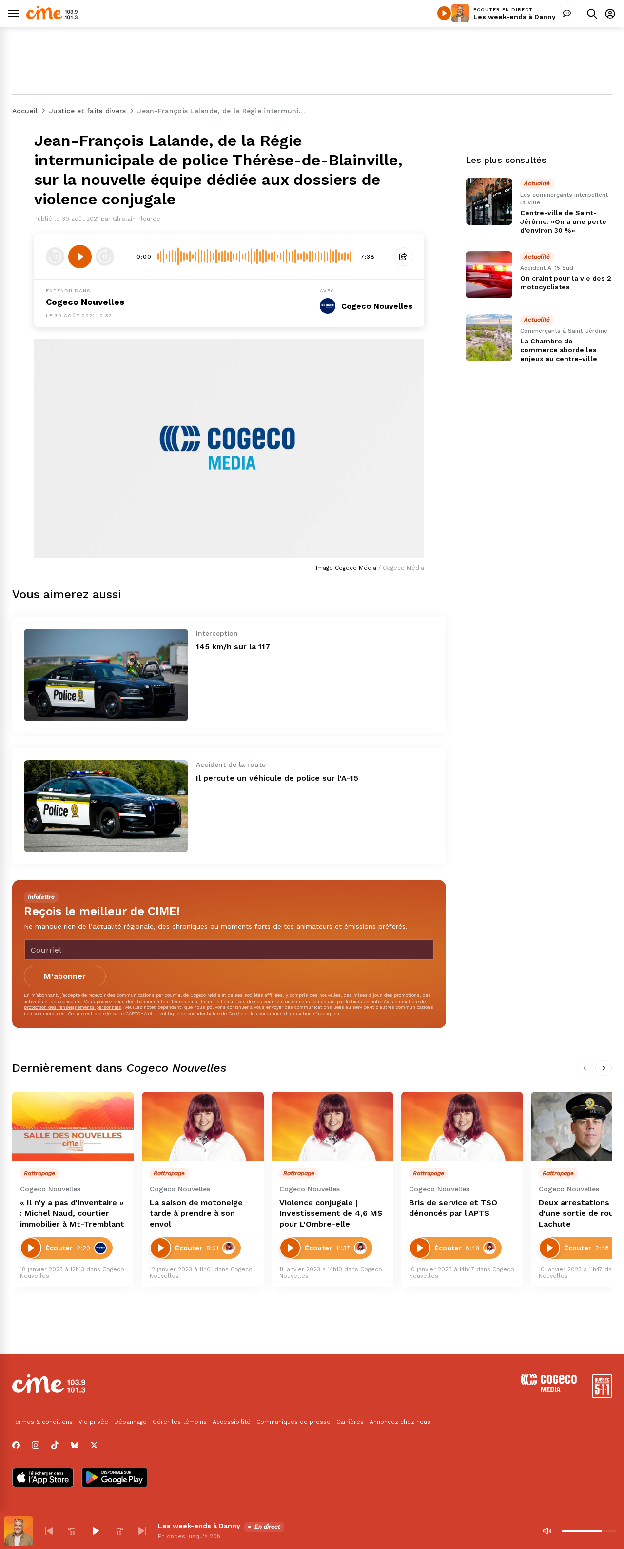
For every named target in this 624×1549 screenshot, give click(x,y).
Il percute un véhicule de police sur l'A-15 (277, 778)
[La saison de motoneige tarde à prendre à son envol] (203, 1126)
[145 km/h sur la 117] (106, 675)
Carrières (350, 1421)
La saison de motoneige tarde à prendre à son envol (196, 1213)
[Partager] (403, 256)
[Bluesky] (74, 1445)
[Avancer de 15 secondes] (105, 256)
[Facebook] (16, 1445)
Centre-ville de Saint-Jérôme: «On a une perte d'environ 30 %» (563, 221)
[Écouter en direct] (444, 13)
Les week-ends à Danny (514, 16)
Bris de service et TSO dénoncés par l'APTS (453, 1208)
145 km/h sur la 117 (233, 646)
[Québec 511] (602, 1395)
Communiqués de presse (293, 1421)
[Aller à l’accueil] (52, 16)
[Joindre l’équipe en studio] (567, 13)
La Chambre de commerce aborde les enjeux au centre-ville (558, 349)
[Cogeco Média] (549, 1389)
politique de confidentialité (189, 1013)
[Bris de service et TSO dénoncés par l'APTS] (462, 1126)
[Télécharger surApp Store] (43, 1478)
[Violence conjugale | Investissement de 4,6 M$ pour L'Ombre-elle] (332, 1126)
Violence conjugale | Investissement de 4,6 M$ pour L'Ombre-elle (330, 1213)
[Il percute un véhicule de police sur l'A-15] (106, 806)
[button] (48, 1531)
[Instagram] (35, 1445)
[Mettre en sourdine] (547, 1531)
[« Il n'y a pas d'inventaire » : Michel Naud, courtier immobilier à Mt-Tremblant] (73, 1126)
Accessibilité (232, 1421)
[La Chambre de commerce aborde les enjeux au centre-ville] (489, 337)
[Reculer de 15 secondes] (55, 256)
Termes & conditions (42, 1421)
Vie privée (93, 1421)
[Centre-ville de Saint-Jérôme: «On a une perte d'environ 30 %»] (489, 201)
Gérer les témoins (180, 1421)
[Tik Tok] (55, 1445)
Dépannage (130, 1421)
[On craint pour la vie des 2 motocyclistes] (489, 274)
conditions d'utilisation (285, 1013)
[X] (94, 1445)
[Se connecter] (610, 13)
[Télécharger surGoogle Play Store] (114, 1478)
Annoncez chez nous (400, 1421)
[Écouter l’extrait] (80, 256)
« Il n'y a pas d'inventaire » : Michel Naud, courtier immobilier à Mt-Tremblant (72, 1213)
